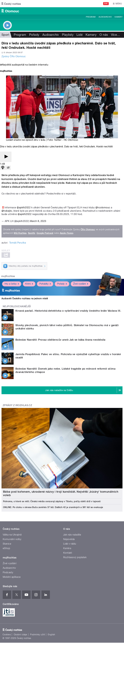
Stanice (7, 543)
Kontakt (67, 552)
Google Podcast (45, 233)
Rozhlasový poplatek (74, 557)
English (51, 634)
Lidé (80, 35)
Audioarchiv (105, 17)
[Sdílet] (8, 168)
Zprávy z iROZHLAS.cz (17, 405)
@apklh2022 (24, 207)
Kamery (118, 17)
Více (115, 35)
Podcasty (8, 572)
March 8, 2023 (38, 221)
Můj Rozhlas (20, 233)
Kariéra (67, 548)
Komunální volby (12, 539)
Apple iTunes (66, 233)
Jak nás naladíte (72, 534)
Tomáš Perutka (17, 242)
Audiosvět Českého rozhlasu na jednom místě (25, 298)
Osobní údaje (20, 634)
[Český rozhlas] (11, 3)
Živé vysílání (79, 283)
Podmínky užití (37, 634)
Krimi (28, 283)
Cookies (7, 634)
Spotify (31, 233)
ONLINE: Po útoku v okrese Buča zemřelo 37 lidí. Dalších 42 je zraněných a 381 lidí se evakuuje (53, 507)
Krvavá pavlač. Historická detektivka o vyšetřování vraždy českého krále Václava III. (68, 310)
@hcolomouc (102, 207)
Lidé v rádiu (69, 543)
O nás (104, 35)
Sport (5, 35)
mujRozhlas (8, 276)
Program (90, 17)
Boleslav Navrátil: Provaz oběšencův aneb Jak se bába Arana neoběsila (60, 339)
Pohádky (44, 283)
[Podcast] (2, 168)
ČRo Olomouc (88, 229)
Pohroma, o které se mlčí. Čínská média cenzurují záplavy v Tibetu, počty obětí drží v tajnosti (52, 501)
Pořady (34, 35)
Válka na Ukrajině (12, 534)
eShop (6, 548)
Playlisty (67, 35)
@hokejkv (7, 210)
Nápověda (69, 539)
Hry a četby (11, 283)
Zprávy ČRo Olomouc (14, 56)
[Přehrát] (5, 157)
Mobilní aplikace (12, 577)
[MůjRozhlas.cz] (6, 71)
